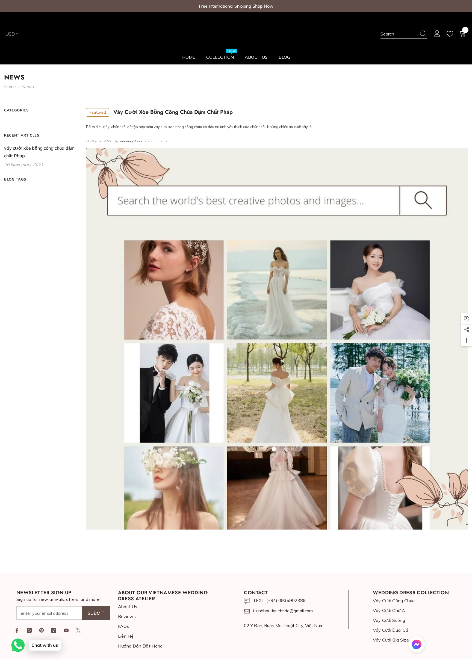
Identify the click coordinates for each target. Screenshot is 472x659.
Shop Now (262, 6)
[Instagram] (29, 630)
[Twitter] (78, 630)
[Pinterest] (41, 630)
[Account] (437, 34)
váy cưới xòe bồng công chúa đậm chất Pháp (161, 112)
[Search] (403, 34)
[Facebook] (17, 630)
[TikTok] (54, 630)
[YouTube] (66, 630)
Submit (96, 613)
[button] (416, 644)
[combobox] (398, 34)
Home (10, 86)
